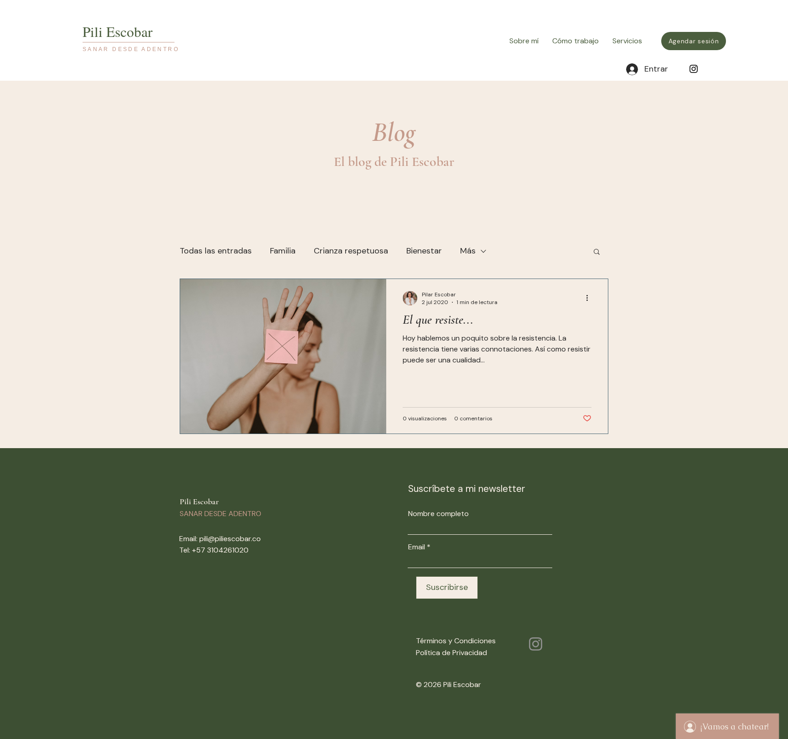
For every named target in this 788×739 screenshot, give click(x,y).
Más (468, 250)
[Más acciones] (590, 298)
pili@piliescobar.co (230, 538)
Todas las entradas (216, 250)
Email (416, 547)
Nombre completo (438, 513)
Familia (283, 250)
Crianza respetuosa (351, 250)
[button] (596, 252)
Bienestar (424, 250)
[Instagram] (693, 68)
